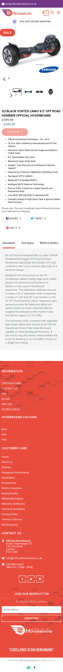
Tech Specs (27, 243)
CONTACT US (10, 388)
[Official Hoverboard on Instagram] (40, 581)
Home (5, 456)
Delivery (6, 467)
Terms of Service (12, 519)
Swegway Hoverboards (15, 472)
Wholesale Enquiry (12, 498)
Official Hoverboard (28, 660)
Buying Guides (10, 493)
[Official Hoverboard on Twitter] (32, 581)
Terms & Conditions (13, 509)
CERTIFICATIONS (11, 383)
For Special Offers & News (31, 601)
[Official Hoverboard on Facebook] (23, 581)
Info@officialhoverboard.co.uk (24, 558)
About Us (7, 462)
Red (4, 434)
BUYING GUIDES (11, 409)
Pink (4, 439)
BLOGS (6, 399)
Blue (4, 429)
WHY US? (7, 404)
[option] (14, 91)
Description (9, 243)
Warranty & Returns (13, 503)
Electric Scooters (12, 488)
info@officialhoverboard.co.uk (20, 4)
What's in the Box (49, 243)
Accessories (9, 483)
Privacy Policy (10, 514)
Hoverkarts (8, 477)
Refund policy (10, 524)
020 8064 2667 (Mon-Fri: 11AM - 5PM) (19, 566)
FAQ (4, 393)
